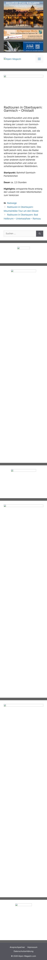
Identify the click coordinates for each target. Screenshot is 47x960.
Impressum (32, 947)
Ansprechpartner (17, 947)
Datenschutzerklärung (23, 951)
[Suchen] (39, 234)
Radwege (12, 203)
